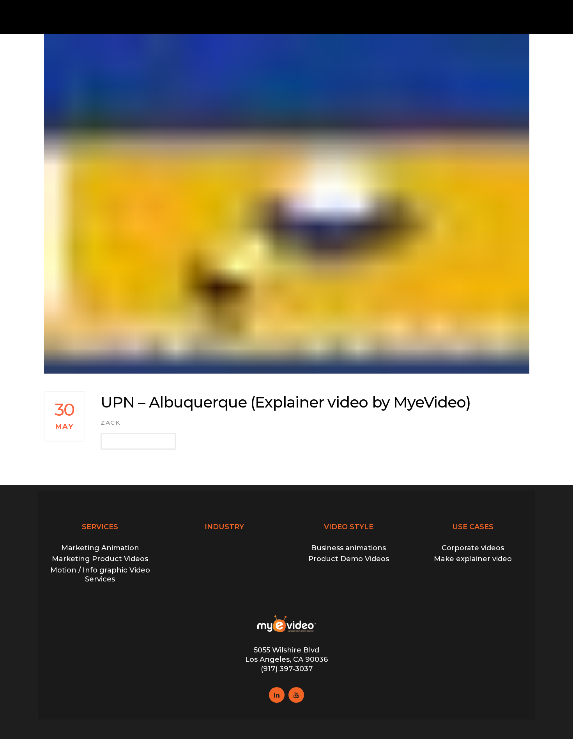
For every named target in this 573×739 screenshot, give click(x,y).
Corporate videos (473, 548)
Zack (110, 422)
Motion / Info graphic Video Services (100, 574)
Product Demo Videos (348, 559)
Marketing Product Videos (100, 559)
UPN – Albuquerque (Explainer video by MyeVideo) (285, 402)
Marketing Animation (100, 548)
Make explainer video (473, 559)
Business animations (348, 548)
